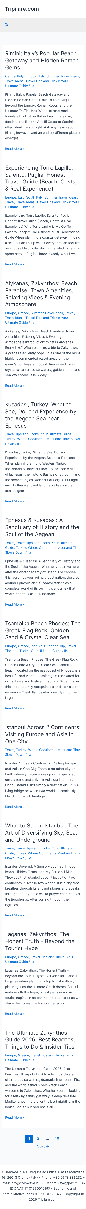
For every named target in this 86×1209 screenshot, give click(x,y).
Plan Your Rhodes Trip (48, 646)
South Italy (34, 197)
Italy (41, 76)
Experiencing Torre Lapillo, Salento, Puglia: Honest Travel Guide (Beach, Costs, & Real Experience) (41, 178)
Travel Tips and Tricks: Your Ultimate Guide (38, 434)
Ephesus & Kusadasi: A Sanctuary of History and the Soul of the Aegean (42, 527)
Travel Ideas (14, 81)
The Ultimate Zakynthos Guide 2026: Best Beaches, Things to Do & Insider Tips (40, 1039)
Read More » (15, 148)
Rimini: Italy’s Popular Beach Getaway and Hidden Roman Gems (42, 60)
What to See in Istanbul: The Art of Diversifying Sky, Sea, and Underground (41, 832)
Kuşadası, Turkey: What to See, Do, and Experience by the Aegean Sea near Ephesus (40, 415)
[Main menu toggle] (76, 9)
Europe (30, 76)
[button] (7, 25)
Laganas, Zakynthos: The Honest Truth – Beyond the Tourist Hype (40, 941)
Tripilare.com (22, 8)
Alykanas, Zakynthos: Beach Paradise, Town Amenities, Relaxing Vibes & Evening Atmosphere (41, 294)
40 (57, 1138)
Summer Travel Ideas (63, 76)
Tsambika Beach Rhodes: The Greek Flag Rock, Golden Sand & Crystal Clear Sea (43, 630)
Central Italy (14, 76)
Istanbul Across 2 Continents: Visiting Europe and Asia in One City (43, 734)
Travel (9, 202)
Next (43, 1146)
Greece (23, 313)
